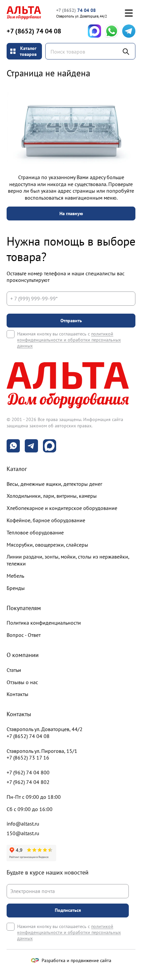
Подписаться (68, 910)
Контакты (17, 694)
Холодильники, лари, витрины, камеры (52, 495)
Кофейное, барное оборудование (46, 520)
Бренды (16, 588)
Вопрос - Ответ (24, 635)
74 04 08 (76, 10)
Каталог (17, 469)
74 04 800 (28, 772)
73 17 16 (28, 757)
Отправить (71, 321)
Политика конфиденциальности (44, 622)
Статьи (14, 670)
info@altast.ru (23, 823)
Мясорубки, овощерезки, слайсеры (47, 544)
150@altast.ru (23, 833)
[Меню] (128, 12)
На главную (71, 213)
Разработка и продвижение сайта (76, 960)
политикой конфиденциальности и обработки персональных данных (69, 340)
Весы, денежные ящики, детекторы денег (54, 484)
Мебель (15, 575)
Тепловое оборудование (35, 532)
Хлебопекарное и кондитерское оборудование (62, 508)
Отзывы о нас (22, 682)
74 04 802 (28, 782)
